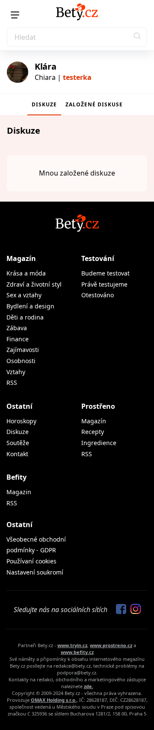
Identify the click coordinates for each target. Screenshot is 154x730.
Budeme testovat (105, 273)
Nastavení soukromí (34, 572)
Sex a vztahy (23, 295)
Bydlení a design (30, 306)
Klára (45, 66)
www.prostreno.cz (111, 645)
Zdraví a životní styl (34, 284)
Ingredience (98, 443)
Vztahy (15, 372)
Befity (16, 477)
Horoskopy (21, 421)
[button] (137, 37)
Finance (17, 339)
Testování (97, 258)
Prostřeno (98, 406)
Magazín (21, 258)
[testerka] (17, 72)
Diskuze (44, 104)
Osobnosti (21, 361)
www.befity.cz (77, 652)
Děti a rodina (25, 317)
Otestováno (97, 295)
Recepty (92, 432)
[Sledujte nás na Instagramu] (133, 609)
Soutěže (17, 443)
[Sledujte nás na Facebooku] (119, 609)
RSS (11, 382)
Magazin (18, 492)
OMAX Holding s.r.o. (54, 700)
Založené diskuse (94, 104)
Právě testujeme (104, 284)
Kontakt (17, 454)
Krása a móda (26, 273)
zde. (88, 686)
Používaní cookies (31, 561)
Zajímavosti (22, 350)
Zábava (16, 328)
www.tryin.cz (72, 645)
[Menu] (15, 15)
